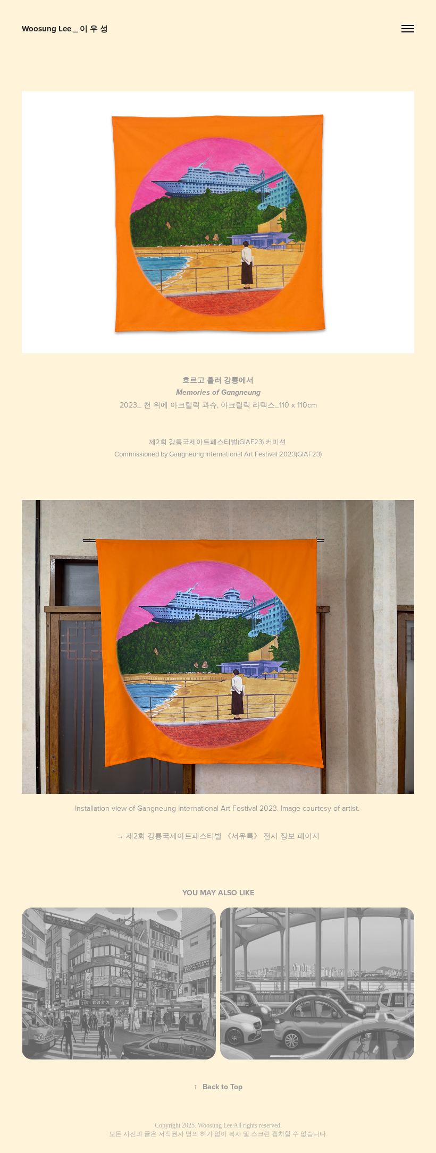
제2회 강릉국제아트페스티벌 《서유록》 (218, 835)
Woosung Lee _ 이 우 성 (65, 29)
